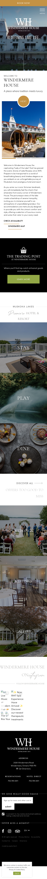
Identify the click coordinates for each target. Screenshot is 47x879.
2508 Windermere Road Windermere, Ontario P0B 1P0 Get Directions (23, 765)
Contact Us (6, 841)
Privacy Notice (24, 837)
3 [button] (38, 158)
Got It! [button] (17, 873)
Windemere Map (16, 226)
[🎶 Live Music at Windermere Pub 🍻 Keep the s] (5, 700)
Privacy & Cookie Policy (17, 869)
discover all (24, 483)
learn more (23, 279)
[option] (23, 195)
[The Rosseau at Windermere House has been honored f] (3, 717)
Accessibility (35, 837)
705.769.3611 (13, 780)
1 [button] (9, 158)
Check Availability (13, 221)
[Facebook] (3, 831)
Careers (15, 841)
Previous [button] (3, 705)
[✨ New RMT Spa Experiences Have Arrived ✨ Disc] (17, 706)
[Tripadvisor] (17, 831)
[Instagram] (9, 831)
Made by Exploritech (9, 846)
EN (25, 830)
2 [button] (24, 158)
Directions (23, 841)
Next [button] (23, 101)
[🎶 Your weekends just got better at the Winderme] (8, 717)
